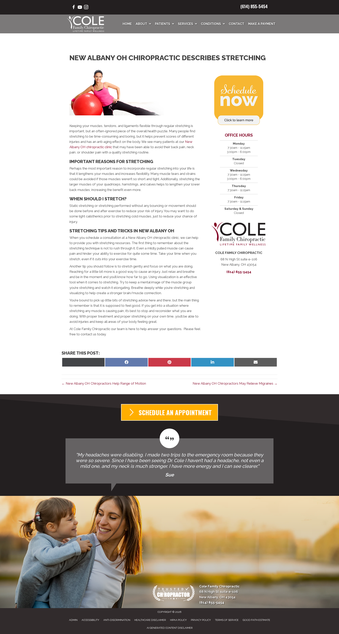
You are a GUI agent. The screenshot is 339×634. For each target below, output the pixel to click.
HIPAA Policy (178, 619)
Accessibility (90, 619)
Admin (73, 619)
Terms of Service (227, 619)
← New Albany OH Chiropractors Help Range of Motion (104, 383)
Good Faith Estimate (256, 619)
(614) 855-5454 (254, 6)
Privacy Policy (201, 619)
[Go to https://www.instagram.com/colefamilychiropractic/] (86, 8)
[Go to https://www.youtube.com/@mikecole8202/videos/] (80, 8)
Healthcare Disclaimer (150, 619)
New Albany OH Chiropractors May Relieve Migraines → (235, 383)
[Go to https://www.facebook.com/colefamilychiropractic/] (73, 8)
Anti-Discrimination (116, 619)
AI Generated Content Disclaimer (170, 627)
